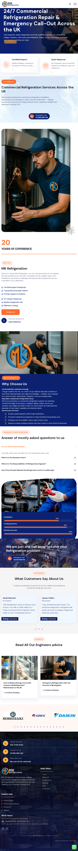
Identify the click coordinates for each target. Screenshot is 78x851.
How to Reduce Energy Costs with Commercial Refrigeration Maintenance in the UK (17, 685)
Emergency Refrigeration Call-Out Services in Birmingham (56, 684)
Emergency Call (41, 115)
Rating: (6, 619)
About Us (45, 777)
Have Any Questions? (16, 319)
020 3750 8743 (16, 745)
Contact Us (46, 789)
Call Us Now (10, 42)
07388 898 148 (42, 117)
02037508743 (15, 322)
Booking (45, 783)
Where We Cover (16, 758)
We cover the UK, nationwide (20, 761)
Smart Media (73, 841)
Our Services (46, 780)
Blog (43, 786)
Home (44, 774)
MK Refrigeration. (38, 835)
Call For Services (16, 742)
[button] (35, 629)
